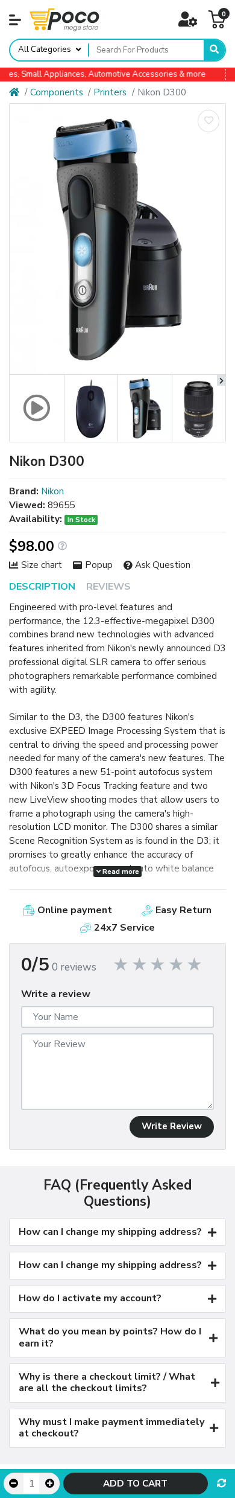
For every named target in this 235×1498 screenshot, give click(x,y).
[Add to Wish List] (208, 121)
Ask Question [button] (162, 565)
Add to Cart (135, 1483)
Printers (110, 92)
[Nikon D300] (117, 239)
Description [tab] (42, 586)
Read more (120, 871)
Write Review (172, 1126)
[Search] (214, 50)
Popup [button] (99, 565)
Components (56, 92)
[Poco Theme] (64, 19)
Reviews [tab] (108, 586)
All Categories (44, 49)
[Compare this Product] (221, 1483)
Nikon (52, 491)
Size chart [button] (41, 565)
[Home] (14, 92)
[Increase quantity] (49, 1483)
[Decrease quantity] (14, 1483)
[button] (15, 20)
